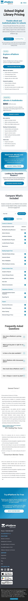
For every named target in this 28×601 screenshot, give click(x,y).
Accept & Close (14, 598)
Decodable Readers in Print (7, 547)
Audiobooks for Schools (6, 541)
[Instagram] (5, 570)
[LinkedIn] (8, 570)
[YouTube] (11, 570)
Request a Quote (14, 114)
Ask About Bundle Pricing (14, 166)
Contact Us (3, 558)
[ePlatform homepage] (14, 2)
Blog (2, 561)
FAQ (2, 563)
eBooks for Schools (5, 538)
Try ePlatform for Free (14, 66)
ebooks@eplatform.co (6, 533)
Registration (3, 555)
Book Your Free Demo (14, 511)
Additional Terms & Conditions (8, 426)
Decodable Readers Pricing (14, 183)
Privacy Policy (17, 594)
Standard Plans (9, 38)
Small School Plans (19, 38)
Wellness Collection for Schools (8, 550)
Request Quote (21, 213)
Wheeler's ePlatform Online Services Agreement (12, 425)
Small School (19, 218)
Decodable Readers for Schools (8, 544)
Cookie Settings (19, 591)
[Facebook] (2, 570)
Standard (8, 218)
